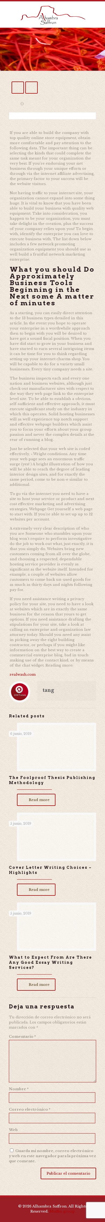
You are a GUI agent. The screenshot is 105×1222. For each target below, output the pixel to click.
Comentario (22, 1036)
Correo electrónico (29, 1109)
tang (48, 690)
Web (13, 1130)
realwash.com (23, 674)
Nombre (19, 1089)
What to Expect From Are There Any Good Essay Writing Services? (50, 962)
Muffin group (62, 1211)
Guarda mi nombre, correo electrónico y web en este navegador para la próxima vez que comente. (52, 1156)
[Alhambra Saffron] (52, 14)
